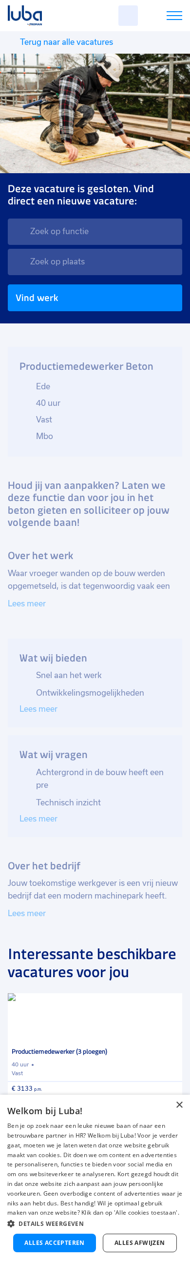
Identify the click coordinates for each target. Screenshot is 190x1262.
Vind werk (37, 298)
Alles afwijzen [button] (139, 1243)
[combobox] (95, 232)
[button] (95, 1224)
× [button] (179, 1105)
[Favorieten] (128, 15)
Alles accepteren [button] (54, 1243)
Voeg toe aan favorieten (170, 1005)
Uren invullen (161, 17)
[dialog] (95, 1178)
